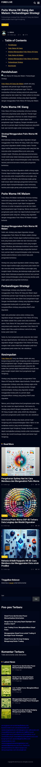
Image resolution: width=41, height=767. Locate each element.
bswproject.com (6, 739)
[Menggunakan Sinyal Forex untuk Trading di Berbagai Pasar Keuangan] (6, 707)
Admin (12, 32)
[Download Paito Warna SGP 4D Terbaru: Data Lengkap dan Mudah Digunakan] (20, 502)
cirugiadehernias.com (8, 732)
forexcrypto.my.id (7, 734)
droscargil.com (21, 750)
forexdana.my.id (18, 734)
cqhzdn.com (20, 732)
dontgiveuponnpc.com (8, 750)
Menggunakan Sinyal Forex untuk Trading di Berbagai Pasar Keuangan (20, 634)
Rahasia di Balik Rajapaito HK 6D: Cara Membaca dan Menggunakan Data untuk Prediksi (20, 563)
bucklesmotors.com (8, 728)
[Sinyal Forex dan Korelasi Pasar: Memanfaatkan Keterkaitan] (6, 674)
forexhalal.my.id (19, 736)
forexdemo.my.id (29, 734)
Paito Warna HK (6, 358)
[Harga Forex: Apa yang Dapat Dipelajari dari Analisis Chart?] (6, 685)
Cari (2, 595)
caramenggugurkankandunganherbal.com (14, 743)
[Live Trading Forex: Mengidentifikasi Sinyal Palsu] (6, 696)
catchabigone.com (22, 730)
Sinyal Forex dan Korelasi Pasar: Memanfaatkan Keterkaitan (15, 617)
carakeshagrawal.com (8, 730)
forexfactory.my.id (7, 736)
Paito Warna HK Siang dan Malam (12, 84)
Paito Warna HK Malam (15, 55)
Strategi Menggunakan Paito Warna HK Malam (23, 59)
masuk (11, 583)
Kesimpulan (12, 66)
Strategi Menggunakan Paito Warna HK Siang (23, 52)
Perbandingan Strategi (15, 62)
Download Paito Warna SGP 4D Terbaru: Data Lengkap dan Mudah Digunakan (19, 520)
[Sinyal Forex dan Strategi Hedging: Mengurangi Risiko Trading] (6, 718)
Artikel (5, 24)
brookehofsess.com (31, 736)
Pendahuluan (12, 45)
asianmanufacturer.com (20, 725)
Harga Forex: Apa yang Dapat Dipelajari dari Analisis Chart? (19, 623)
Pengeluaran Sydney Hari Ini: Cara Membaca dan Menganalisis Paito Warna (20, 479)
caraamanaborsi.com (8, 741)
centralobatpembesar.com (10, 745)
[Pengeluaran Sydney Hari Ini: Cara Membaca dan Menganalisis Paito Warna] (20, 461)
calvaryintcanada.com (22, 728)
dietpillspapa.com (21, 748)
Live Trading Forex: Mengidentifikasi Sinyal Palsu (19, 629)
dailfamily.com (29, 732)
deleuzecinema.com (8, 748)
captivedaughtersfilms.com (21, 739)
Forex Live (6, 2)
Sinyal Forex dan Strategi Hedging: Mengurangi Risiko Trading (16, 640)
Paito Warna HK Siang (15, 48)
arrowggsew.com (7, 725)
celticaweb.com (34, 730)
